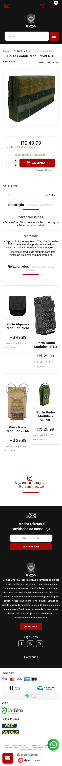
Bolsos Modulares (45, 51)
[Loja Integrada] (29, 755)
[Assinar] (31, 546)
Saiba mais (31, 626)
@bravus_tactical (31, 486)
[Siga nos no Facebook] (21, 643)
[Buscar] (45, 36)
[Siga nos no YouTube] (30, 643)
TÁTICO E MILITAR (22, 51)
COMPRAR (40, 162)
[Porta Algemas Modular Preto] (17, 319)
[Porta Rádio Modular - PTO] (45, 328)
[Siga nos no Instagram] (39, 643)
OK (50, 195)
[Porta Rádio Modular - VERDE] (45, 409)
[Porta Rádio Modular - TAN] (17, 414)
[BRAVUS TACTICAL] (31, 21)
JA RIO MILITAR (52, 62)
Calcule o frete (10, 186)
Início (6, 51)
